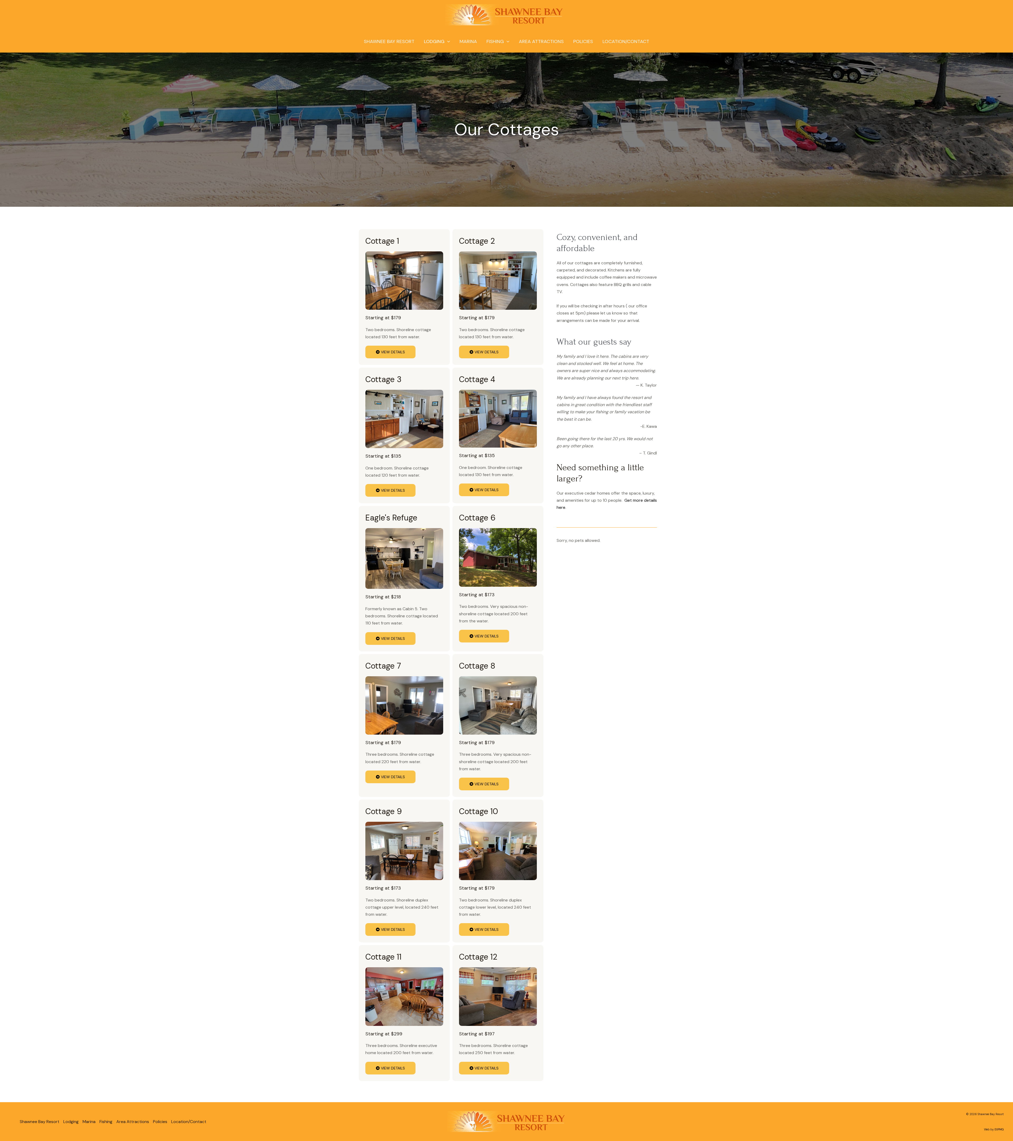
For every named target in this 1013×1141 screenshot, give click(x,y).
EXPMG (999, 1129)
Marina (468, 41)
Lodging (434, 41)
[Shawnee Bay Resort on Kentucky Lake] (504, 14)
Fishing (495, 41)
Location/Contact (626, 41)
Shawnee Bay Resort (389, 41)
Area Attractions (541, 41)
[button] (447, 41)
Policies (583, 41)
